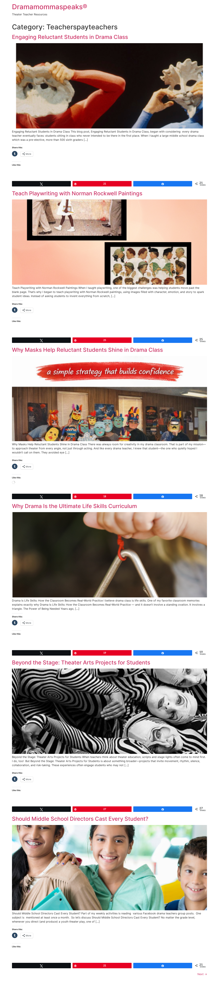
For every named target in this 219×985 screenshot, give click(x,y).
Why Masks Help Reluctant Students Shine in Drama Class (87, 349)
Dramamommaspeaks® (49, 7)
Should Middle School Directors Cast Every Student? (80, 818)
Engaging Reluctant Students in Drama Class (70, 37)
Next (202, 974)
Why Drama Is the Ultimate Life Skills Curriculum (74, 506)
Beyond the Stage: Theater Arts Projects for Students (81, 662)
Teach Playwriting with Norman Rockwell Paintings (77, 193)
